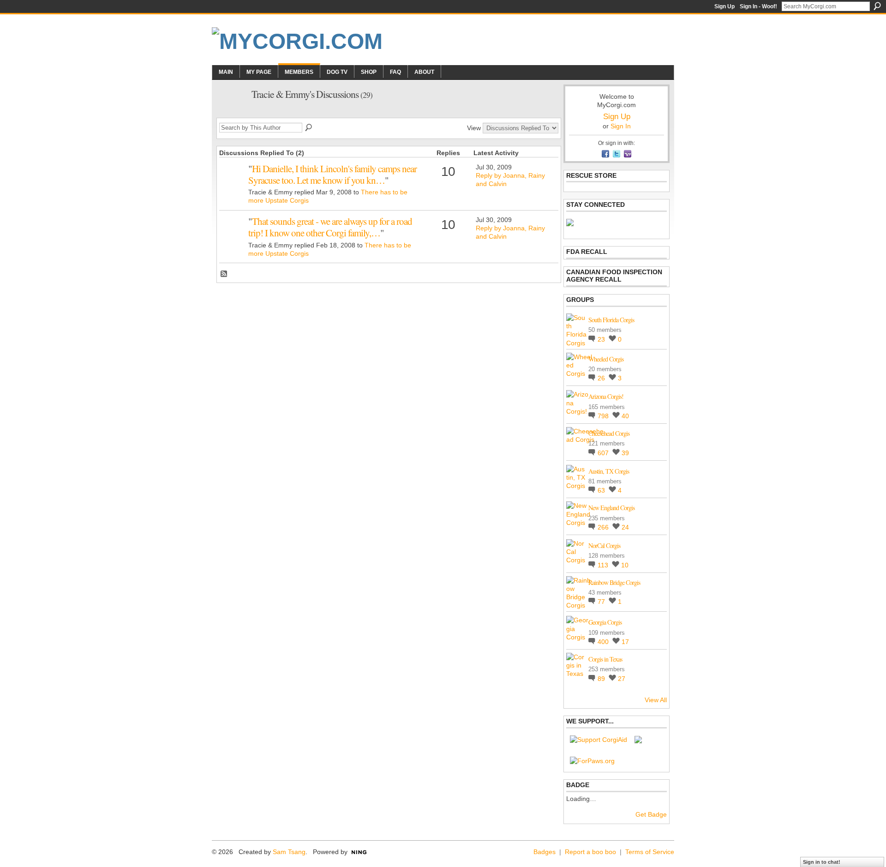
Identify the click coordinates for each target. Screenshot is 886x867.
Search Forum (309, 128)
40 (625, 416)
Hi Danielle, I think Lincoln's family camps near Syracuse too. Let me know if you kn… (332, 174)
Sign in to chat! (821, 862)
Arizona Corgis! (605, 396)
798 (604, 416)
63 (602, 490)
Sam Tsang (289, 851)
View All (656, 700)
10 (625, 565)
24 (625, 527)
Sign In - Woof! (758, 6)
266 (604, 527)
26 (602, 378)
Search (877, 6)
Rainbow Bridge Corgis (614, 582)
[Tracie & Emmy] (231, 113)
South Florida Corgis (611, 319)
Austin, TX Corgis (608, 471)
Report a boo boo (590, 851)
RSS (224, 274)
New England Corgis (611, 507)
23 (602, 339)
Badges (544, 851)
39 (625, 453)
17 (625, 641)
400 (604, 641)
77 (602, 601)
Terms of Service (649, 851)
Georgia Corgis (605, 622)
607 (604, 453)
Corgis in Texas (605, 659)
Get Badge (651, 814)
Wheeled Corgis (605, 359)
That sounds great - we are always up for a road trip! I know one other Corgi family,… (330, 227)
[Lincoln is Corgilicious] (233, 183)
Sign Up (724, 6)
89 (602, 678)
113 (604, 565)
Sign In (621, 126)
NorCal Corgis (604, 545)
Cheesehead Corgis (608, 433)
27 (621, 678)
